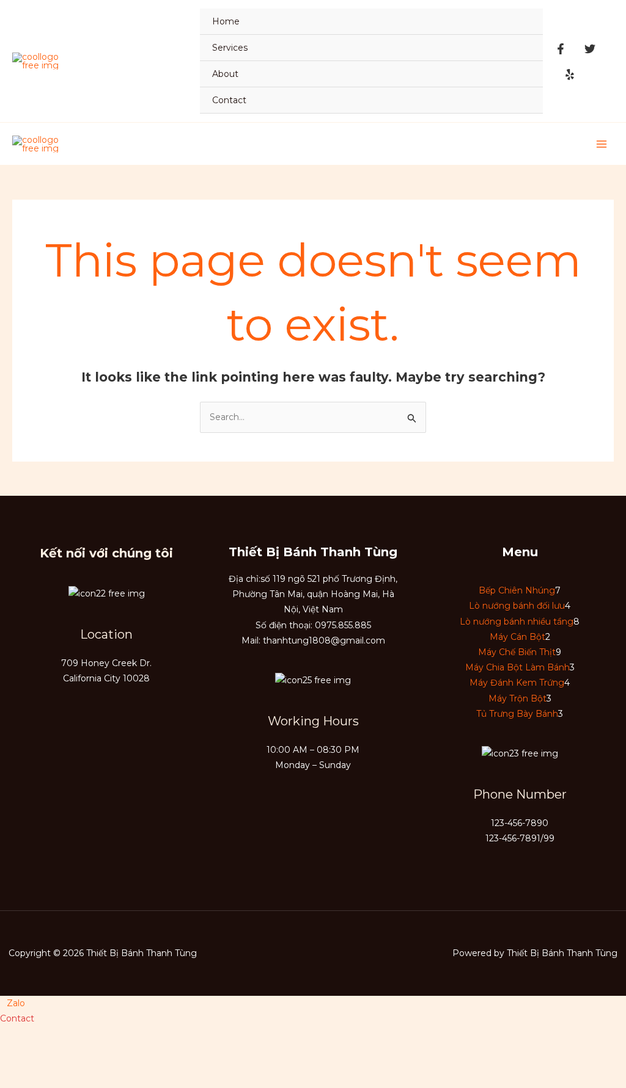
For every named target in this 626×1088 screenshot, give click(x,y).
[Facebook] (560, 48)
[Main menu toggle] (601, 143)
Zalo (16, 1003)
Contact (229, 100)
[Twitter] (589, 48)
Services (230, 47)
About (225, 73)
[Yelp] (569, 74)
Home (226, 21)
